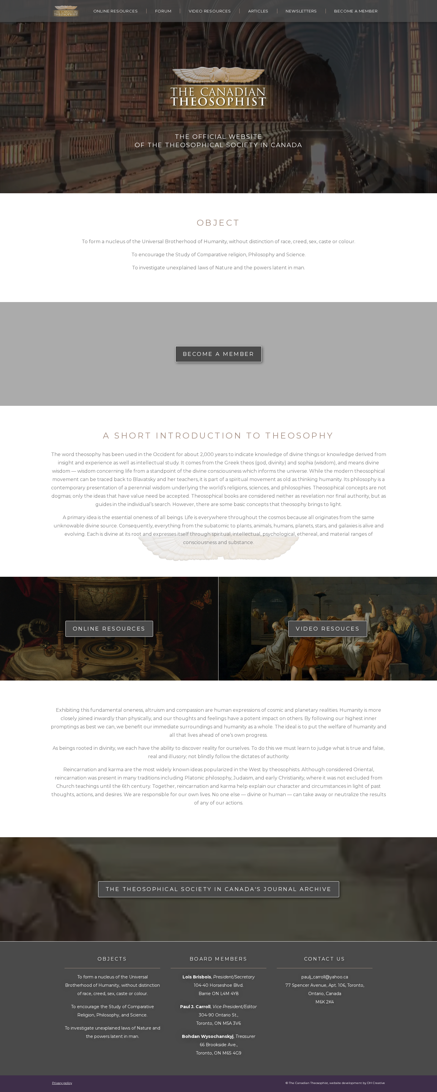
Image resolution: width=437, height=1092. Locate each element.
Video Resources (210, 11)
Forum (163, 11)
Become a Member (356, 11)
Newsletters (301, 11)
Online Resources (115, 11)
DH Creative (376, 1083)
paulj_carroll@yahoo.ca (324, 977)
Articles (258, 11)
